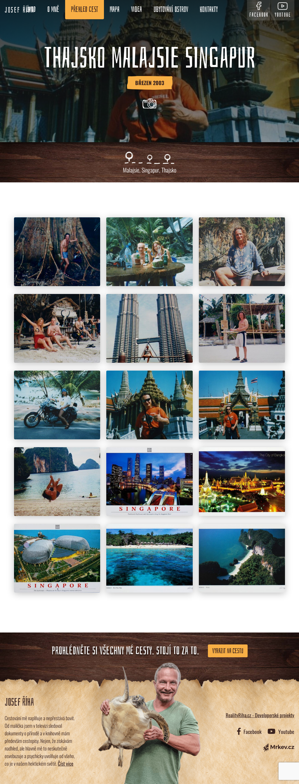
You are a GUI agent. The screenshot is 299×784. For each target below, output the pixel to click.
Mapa (114, 9)
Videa (136, 9)
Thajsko (168, 169)
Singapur (150, 169)
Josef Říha (19, 10)
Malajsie (131, 169)
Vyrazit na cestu (227, 651)
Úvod (31, 9)
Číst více (65, 763)
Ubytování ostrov (171, 9)
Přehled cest (84, 9)
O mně (53, 9)
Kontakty (209, 9)
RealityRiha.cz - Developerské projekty (260, 714)
